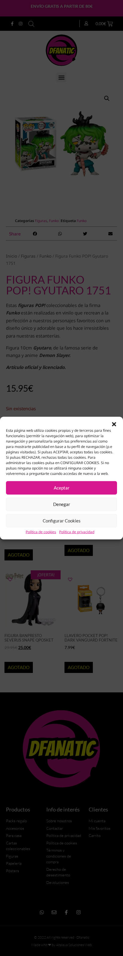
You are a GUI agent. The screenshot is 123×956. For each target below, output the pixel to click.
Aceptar (62, 487)
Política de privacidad (76, 531)
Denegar (61, 504)
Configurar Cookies (62, 520)
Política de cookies (41, 531)
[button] (114, 424)
